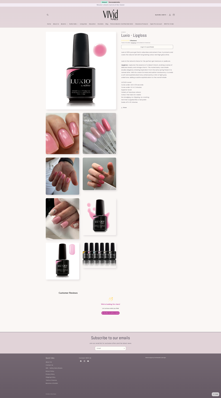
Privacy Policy (50, 374)
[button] (48, 15)
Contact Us (49, 365)
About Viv (49, 362)
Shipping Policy (50, 377)
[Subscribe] (124, 348)
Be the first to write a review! (110, 313)
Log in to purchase (147, 47)
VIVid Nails (53, 394)
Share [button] (125, 107)
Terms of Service (51, 380)
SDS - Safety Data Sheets (54, 368)
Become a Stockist (52, 383)
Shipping (133, 42)
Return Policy (50, 371)
